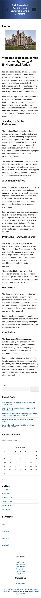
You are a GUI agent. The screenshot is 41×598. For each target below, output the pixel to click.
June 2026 (5, 490)
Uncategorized (20, 584)
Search (4, 385)
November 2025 (7, 505)
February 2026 (7, 498)
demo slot (5, 531)
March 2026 (6, 494)
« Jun (4, 479)
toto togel (5, 545)
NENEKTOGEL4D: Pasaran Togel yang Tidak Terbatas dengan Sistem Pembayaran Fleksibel (20, 414)
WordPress (35, 591)
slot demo (5, 524)
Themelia (22, 593)
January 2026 (7, 501)
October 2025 (6, 509)
